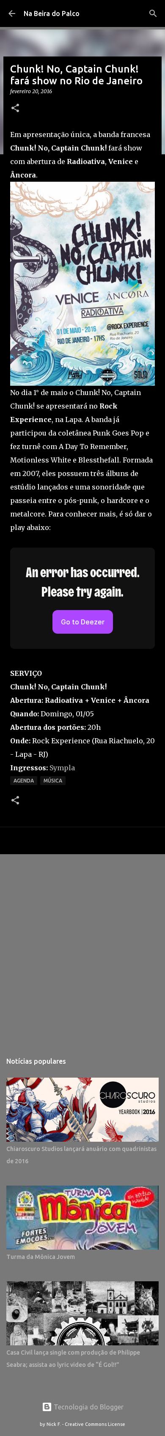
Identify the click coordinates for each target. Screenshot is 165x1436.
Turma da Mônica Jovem (40, 1256)
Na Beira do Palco (52, 13)
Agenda (24, 780)
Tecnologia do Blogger (88, 1407)
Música (53, 780)
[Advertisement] (82, 949)
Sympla (62, 768)
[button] (15, 108)
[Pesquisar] (153, 13)
